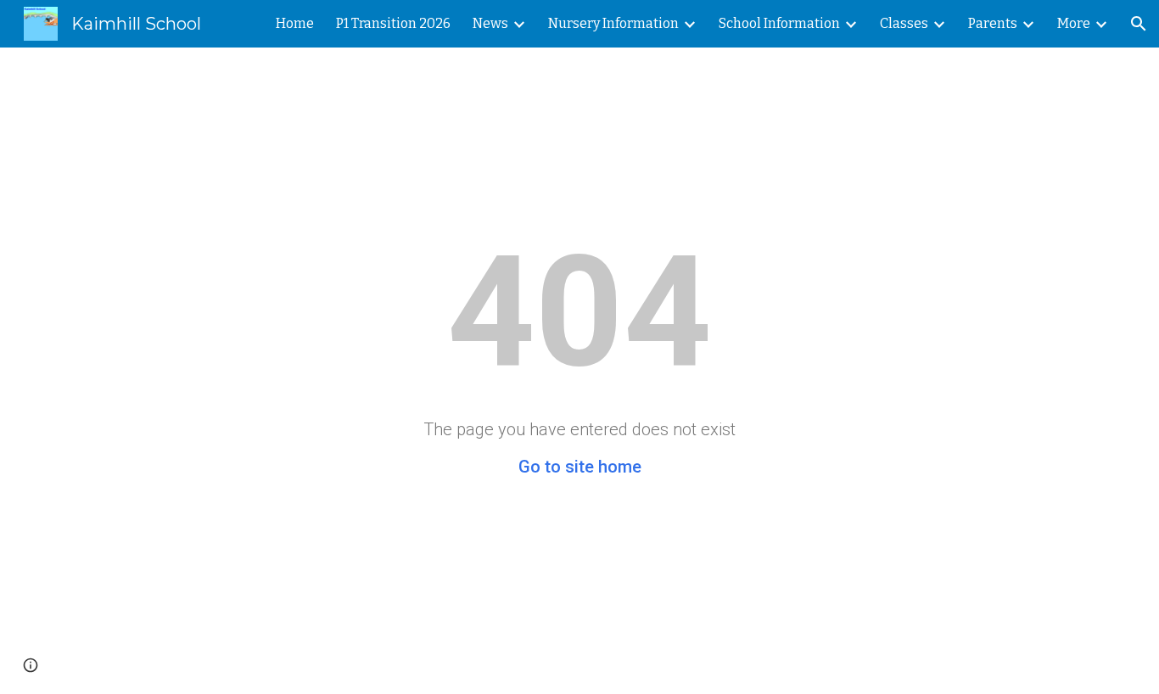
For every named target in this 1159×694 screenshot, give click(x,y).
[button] (1138, 23)
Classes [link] (904, 23)
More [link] (1073, 23)
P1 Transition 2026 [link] (393, 23)
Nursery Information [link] (613, 23)
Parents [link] (992, 23)
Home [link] (295, 23)
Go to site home (579, 466)
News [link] (490, 23)
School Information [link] (779, 23)
